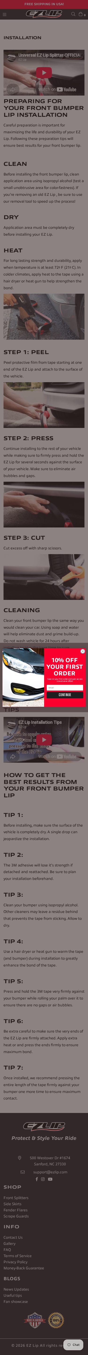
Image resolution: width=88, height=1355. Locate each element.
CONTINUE (64, 695)
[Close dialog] (82, 651)
